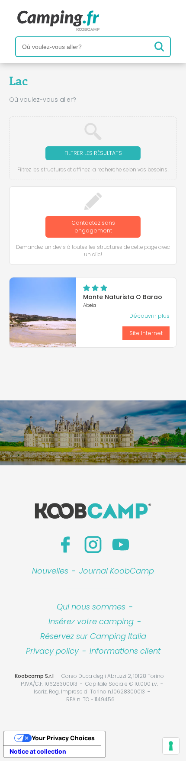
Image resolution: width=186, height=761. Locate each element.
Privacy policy (52, 650)
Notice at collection (38, 751)
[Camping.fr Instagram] (93, 544)
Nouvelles (50, 570)
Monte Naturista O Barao (122, 297)
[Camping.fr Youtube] (120, 544)
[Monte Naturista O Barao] (43, 312)
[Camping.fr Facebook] (65, 544)
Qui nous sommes (91, 606)
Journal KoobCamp (116, 570)
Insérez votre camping (91, 621)
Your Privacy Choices (63, 738)
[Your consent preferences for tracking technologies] (171, 746)
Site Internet (146, 333)
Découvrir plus (149, 315)
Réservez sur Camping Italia (93, 636)
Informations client (125, 650)
